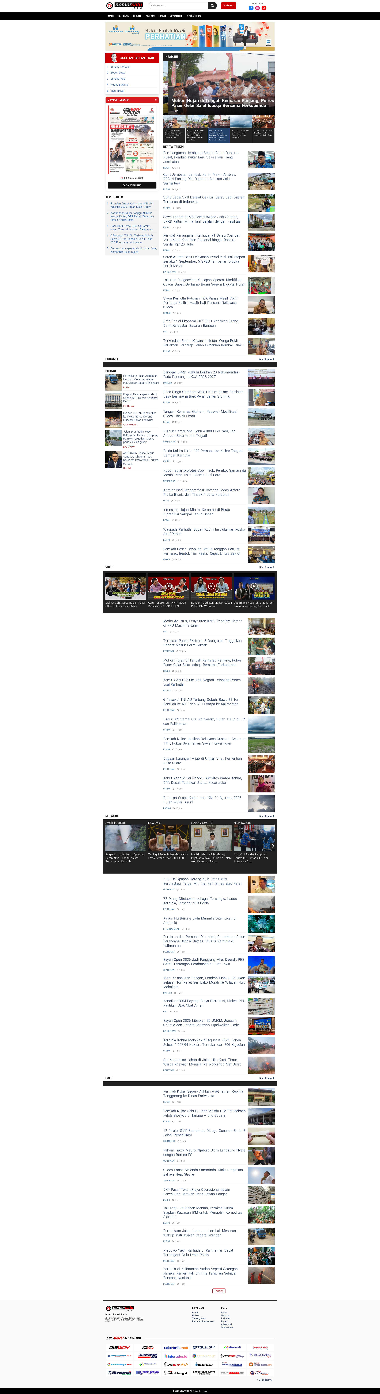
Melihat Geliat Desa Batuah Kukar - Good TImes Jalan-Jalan (125, 604)
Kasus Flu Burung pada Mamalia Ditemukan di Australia (199, 920)
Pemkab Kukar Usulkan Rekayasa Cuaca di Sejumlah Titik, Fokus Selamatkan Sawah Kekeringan (204, 741)
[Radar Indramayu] (232, 1347)
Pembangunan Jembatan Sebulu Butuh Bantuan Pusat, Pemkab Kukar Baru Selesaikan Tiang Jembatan (201, 157)
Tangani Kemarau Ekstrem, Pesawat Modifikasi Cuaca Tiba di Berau (200, 414)
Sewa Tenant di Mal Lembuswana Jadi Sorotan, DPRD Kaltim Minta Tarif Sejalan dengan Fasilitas (201, 219)
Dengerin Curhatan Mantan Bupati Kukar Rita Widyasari (211, 604)
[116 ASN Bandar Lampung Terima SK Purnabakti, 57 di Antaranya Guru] (254, 838)
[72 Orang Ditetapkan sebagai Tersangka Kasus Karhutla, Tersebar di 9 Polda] (261, 904)
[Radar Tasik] (176, 1347)
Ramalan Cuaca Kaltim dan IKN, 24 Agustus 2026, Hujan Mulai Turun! (129, 205)
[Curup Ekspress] (260, 1364)
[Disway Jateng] (232, 1356)
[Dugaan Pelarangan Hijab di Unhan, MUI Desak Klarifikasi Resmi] (113, 401)
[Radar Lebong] (176, 1373)
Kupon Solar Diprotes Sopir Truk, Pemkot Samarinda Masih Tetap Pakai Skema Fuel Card (204, 473)
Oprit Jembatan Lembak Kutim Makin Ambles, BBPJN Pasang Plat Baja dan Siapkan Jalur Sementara (199, 179)
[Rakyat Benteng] (232, 1373)
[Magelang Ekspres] (260, 1356)
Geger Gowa (116, 72)
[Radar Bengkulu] (147, 1373)
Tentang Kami (199, 1318)
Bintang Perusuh (118, 66)
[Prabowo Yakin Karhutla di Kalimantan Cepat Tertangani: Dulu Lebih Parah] (261, 1256)
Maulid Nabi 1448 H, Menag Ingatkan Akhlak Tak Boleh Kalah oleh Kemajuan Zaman (211, 858)
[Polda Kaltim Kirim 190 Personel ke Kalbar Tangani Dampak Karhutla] (261, 456)
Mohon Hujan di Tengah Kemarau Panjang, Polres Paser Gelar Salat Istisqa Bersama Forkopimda (202, 662)
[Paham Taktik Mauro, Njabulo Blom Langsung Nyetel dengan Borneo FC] (261, 1156)
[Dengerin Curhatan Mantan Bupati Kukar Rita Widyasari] (211, 586)
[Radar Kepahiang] (232, 1364)
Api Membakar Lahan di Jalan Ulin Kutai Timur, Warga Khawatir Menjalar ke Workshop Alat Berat (202, 1062)
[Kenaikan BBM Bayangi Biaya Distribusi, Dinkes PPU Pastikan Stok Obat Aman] (261, 1006)
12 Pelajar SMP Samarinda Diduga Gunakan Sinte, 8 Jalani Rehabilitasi (204, 1133)
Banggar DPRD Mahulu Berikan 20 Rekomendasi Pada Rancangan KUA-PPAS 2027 (201, 374)
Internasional (193, 16)
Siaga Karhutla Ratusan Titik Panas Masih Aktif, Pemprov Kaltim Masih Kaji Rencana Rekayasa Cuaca (200, 303)
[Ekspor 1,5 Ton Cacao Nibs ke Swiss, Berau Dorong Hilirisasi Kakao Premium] (113, 419)
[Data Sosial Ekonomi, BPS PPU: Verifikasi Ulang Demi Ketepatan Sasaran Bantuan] (261, 326)
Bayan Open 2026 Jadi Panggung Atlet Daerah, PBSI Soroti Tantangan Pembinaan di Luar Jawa (204, 962)
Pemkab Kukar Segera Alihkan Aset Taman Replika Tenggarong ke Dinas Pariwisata (203, 1094)
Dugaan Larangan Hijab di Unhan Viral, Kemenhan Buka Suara (132, 250)
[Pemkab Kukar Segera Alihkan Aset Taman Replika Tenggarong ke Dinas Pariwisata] (261, 1097)
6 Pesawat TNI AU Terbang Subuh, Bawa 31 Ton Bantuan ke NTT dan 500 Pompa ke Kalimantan (130, 239)
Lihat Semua (266, 359)
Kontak (195, 1312)
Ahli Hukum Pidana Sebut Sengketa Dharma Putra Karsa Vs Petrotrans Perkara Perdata (140, 458)
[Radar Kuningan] (119, 1364)
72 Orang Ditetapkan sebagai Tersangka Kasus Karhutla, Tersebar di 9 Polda (200, 901)
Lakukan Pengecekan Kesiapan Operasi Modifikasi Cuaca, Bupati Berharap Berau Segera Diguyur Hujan (204, 282)
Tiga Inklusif (116, 91)
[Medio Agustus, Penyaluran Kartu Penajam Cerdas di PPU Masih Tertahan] (261, 626)
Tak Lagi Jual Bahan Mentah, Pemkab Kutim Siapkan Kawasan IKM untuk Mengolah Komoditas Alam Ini (202, 1213)
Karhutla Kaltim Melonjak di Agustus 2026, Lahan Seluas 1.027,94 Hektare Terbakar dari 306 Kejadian (204, 1042)
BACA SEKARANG (132, 185)
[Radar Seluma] (204, 1373)
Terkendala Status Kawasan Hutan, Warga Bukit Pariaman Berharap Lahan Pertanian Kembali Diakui (203, 343)
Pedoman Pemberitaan (203, 1321)
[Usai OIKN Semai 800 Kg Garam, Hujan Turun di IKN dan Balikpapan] (261, 725)
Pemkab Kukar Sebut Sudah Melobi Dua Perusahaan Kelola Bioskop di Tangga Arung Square (204, 1113)
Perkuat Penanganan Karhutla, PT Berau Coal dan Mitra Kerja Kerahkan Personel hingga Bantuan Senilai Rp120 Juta (201, 240)
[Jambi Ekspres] (147, 1356)
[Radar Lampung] (204, 1356)
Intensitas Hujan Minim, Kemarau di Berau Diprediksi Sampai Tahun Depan (196, 512)
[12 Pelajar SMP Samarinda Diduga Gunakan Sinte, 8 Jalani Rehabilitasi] (261, 1136)
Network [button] (229, 6)
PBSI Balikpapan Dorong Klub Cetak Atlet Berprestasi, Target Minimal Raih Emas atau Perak (202, 881)
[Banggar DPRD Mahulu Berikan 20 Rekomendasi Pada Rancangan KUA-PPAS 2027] (261, 378)
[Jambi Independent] (119, 1356)
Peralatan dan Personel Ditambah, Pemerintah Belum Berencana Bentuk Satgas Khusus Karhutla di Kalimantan (204, 941)
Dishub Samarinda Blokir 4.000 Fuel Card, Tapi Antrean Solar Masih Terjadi (199, 433)
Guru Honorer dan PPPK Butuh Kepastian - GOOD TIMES (167, 604)
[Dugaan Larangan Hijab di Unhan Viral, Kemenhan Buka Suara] (261, 764)
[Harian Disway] (147, 1347)
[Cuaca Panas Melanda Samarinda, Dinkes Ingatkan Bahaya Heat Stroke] (261, 1175)
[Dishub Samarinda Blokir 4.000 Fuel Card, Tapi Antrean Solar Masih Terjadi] (261, 436)
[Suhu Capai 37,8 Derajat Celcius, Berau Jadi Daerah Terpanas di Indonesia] (261, 203)
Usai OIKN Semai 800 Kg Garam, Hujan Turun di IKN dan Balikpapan (130, 227)
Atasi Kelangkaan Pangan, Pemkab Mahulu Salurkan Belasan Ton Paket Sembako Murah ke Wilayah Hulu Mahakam (204, 983)
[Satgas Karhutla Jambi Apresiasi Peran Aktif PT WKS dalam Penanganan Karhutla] (125, 838)
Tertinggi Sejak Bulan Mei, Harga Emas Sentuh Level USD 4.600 (168, 856)
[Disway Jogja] (176, 1364)
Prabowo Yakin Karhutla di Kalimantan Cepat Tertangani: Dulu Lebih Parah (198, 1253)
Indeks (219, 1291)
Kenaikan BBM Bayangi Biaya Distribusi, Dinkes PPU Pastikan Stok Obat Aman (204, 1003)
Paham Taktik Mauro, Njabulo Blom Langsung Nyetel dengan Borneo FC (204, 1152)
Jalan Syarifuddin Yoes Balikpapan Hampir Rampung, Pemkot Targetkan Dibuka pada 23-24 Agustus (141, 437)
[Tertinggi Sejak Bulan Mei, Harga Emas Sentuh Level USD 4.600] (168, 838)
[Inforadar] (176, 1356)
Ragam (163, 16)
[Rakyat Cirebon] (260, 1347)
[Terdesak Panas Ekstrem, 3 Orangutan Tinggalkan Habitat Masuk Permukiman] (261, 646)
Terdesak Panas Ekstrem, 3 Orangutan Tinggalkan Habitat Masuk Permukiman (202, 643)
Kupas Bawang (118, 84)
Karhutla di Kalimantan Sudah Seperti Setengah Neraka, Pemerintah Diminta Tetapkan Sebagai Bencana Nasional (200, 1273)
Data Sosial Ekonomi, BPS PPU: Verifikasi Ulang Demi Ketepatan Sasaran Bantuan (200, 323)
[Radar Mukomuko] (119, 1373)
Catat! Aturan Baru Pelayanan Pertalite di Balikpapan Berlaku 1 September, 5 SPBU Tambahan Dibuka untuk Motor (204, 262)
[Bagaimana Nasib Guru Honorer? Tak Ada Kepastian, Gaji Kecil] (254, 586)
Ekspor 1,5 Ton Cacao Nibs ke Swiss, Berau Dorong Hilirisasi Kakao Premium (139, 416)
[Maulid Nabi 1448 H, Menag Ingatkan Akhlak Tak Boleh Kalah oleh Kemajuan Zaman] (211, 838)
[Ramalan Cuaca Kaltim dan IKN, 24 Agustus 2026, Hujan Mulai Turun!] (261, 803)
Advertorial (176, 16)
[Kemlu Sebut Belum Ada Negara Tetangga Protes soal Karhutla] (261, 685)
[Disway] (119, 1347)
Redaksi (196, 1315)
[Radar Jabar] (204, 1364)
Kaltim (126, 16)
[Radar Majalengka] (147, 1364)
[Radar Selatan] (260, 1373)
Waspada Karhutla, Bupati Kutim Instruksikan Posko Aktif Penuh (204, 532)
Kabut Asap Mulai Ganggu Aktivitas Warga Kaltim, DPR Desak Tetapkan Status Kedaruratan (130, 216)
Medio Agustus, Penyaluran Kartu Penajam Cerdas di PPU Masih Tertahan (202, 623)
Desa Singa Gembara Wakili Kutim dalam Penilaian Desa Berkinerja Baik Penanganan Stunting (203, 394)
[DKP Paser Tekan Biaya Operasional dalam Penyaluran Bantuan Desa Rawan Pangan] (261, 1195)
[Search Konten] (212, 5)
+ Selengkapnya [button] (264, 1380)
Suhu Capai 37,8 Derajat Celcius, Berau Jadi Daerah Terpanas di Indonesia (203, 199)
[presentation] (273, 846)
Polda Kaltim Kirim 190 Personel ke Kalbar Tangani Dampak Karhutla (203, 453)
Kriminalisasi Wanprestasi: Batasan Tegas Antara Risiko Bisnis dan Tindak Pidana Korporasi (201, 492)
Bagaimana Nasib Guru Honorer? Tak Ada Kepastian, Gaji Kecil (253, 604)
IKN (119, 16)
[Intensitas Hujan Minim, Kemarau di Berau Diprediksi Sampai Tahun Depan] (261, 515)
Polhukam (151, 16)
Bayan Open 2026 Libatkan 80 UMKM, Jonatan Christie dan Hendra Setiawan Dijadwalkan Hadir (201, 1023)
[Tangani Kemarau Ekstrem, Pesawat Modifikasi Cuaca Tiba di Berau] (261, 417)
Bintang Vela (116, 78)
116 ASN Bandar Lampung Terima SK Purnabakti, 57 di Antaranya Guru (251, 858)
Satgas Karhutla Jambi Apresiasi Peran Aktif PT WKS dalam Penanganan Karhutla (125, 858)
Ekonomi (137, 16)
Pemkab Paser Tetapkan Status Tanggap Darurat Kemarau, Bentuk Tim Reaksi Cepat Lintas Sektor (202, 551)
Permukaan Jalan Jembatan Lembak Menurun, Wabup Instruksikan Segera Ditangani (141, 379)
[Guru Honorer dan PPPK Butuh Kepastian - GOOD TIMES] (168, 586)
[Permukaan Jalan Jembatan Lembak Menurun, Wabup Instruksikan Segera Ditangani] (113, 382)
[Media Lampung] (204, 1347)
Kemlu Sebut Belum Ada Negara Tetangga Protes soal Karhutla (202, 682)
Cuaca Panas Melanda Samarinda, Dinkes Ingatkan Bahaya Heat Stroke (203, 1172)
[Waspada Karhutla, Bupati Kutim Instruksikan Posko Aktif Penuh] (261, 535)
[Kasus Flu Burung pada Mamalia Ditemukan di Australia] (261, 924)
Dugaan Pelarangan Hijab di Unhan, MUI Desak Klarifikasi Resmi (140, 398)
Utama (111, 16)
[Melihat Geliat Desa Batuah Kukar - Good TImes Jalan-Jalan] (125, 586)
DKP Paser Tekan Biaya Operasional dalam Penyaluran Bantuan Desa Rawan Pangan (196, 1192)
